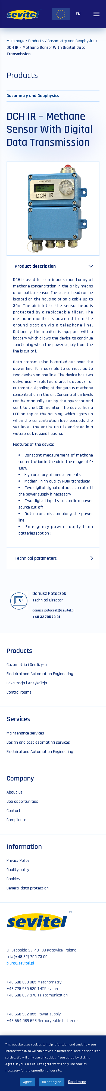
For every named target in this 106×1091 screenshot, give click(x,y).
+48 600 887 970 (21, 995)
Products (36, 41)
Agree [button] (27, 1082)
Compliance (16, 820)
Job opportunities (22, 801)
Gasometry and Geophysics (71, 41)
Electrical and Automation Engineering (40, 674)
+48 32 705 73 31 (46, 616)
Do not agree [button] (51, 1082)
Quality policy (18, 870)
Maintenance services (25, 733)
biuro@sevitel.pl (20, 963)
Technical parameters (36, 558)
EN (78, 14)
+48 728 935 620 (21, 989)
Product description (35, 266)
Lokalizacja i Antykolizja (27, 683)
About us (15, 792)
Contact (14, 811)
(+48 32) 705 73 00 (31, 957)
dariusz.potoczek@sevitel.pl (53, 610)
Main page (15, 41)
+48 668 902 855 (21, 1014)
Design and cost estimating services (38, 742)
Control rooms (19, 692)
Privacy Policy (18, 860)
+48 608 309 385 (21, 982)
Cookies (13, 879)
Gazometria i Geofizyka (27, 665)
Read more (77, 1081)
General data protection (28, 888)
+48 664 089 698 (22, 1021)
